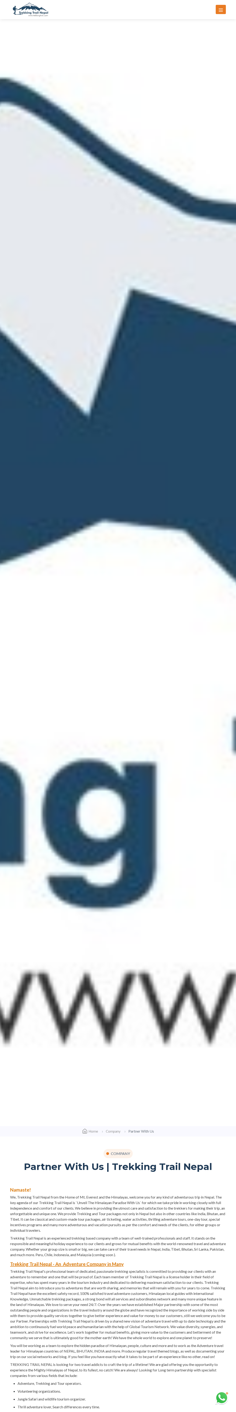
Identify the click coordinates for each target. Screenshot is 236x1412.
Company (113, 1131)
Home (93, 1131)
